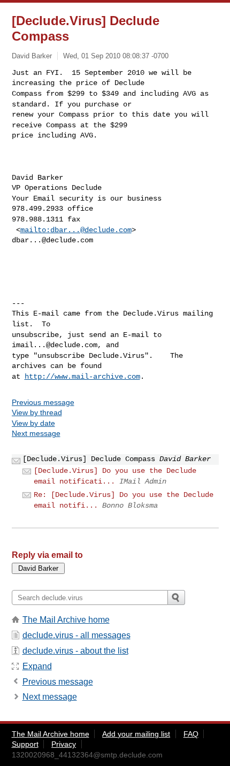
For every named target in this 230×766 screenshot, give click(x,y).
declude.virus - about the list (75, 650)
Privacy (63, 744)
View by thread (37, 412)
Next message (36, 433)
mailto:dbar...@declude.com (76, 230)
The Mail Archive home (66, 619)
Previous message (43, 402)
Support (25, 744)
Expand (37, 666)
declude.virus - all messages (76, 635)
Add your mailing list (136, 734)
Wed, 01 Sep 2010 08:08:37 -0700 (115, 56)
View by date (33, 423)
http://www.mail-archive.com (82, 376)
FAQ (190, 734)
